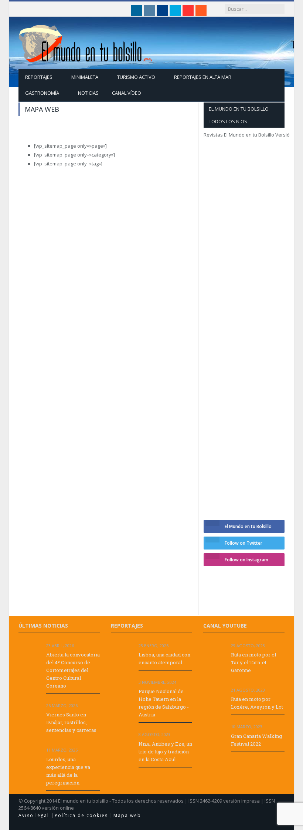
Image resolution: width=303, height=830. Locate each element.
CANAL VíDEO (126, 93)
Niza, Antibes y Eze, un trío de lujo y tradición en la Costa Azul (165, 751)
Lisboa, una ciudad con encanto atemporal (164, 658)
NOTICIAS (88, 93)
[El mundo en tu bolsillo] (85, 41)
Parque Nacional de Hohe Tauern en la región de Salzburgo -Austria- (164, 703)
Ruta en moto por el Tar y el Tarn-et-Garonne (253, 662)
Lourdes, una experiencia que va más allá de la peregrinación (68, 771)
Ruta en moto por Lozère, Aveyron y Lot (257, 703)
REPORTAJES (38, 77)
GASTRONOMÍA (42, 93)
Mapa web (127, 815)
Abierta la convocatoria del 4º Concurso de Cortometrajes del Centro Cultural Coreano (73, 670)
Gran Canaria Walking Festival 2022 (256, 740)
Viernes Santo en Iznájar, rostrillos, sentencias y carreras (71, 722)
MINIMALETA (84, 77)
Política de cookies (82, 815)
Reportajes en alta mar (202, 77)
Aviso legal (34, 815)
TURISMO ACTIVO (136, 77)
